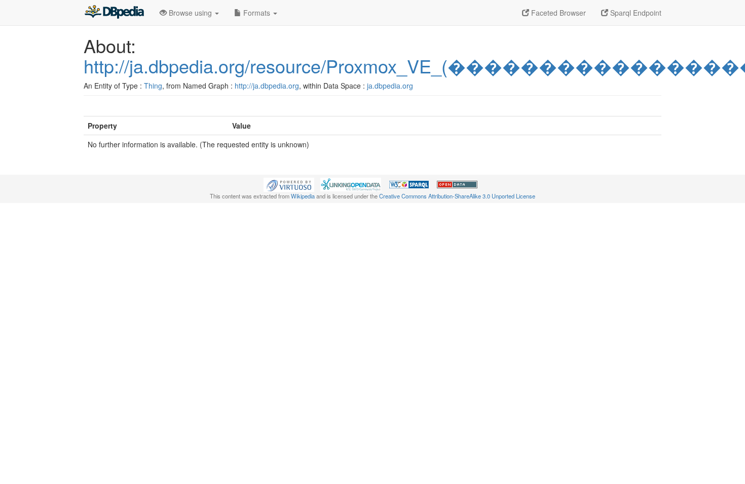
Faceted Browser (557, 13)
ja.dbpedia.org (390, 85)
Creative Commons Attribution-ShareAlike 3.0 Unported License (457, 196)
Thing (153, 85)
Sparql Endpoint (634, 13)
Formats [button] (256, 13)
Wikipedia (303, 196)
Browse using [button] (190, 13)
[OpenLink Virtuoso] (289, 184)
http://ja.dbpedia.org (267, 85)
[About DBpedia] (114, 12)
